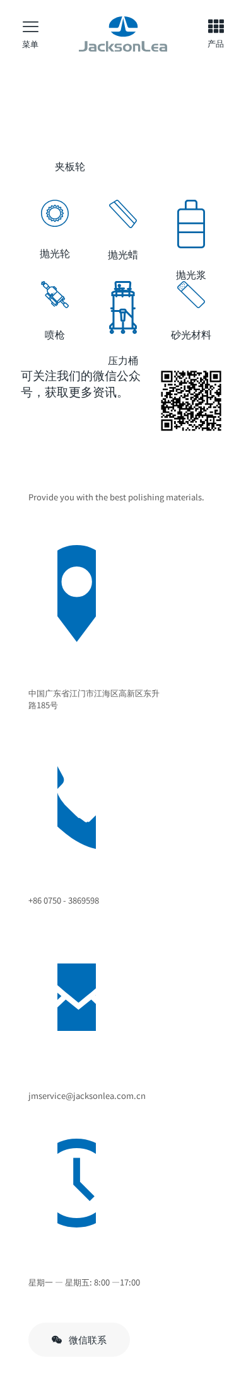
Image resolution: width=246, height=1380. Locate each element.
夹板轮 (70, 165)
